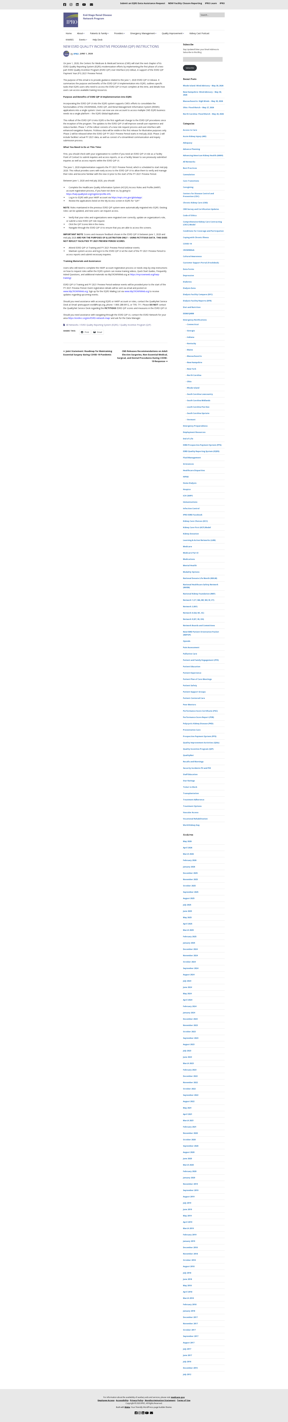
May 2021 (187, 1108)
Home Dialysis (189, 483)
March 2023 (188, 1063)
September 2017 (190, 1336)
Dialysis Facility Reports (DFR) (197, 300)
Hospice (187, 489)
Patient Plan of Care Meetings (197, 679)
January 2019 (189, 1241)
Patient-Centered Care (194, 698)
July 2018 (187, 1273)
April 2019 (187, 1222)
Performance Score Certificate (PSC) (200, 711)
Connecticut (193, 324)
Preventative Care (192, 730)
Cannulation (189, 174)
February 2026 (189, 860)
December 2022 (190, 1076)
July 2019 (187, 1203)
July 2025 (187, 905)
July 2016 (187, 1361)
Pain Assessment (191, 647)
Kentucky (191, 343)
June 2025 (187, 911)
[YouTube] (84, 4)
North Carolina (194, 375)
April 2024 (187, 1000)
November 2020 (190, 1133)
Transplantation (191, 793)
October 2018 (189, 1260)
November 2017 (190, 1323)
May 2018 (187, 1285)
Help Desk (97, 39)
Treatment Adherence (193, 799)
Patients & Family (98, 33)
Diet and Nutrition (192, 307)
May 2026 (187, 841)
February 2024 (189, 1006)
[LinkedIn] (77, 4)
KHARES (70, 39)
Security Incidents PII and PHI (197, 768)
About (80, 33)
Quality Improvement (172, 33)
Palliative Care (190, 653)
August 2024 (188, 974)
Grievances (188, 464)
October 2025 (189, 885)
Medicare (187, 546)
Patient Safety (190, 685)
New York (191, 369)
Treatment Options (192, 806)
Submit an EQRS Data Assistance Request (142, 3)
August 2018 (188, 1266)
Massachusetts (194, 356)
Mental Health (190, 565)
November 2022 (190, 1082)
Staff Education (190, 774)
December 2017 (190, 1317)
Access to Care (190, 130)
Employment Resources (194, 432)
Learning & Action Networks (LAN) (199, 540)
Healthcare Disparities (194, 470)
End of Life (188, 438)
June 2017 (187, 1355)
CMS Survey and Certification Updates (201, 209)
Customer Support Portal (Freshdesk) (201, 262)
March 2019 (188, 1228)
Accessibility (122, 1400)
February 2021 (189, 1127)
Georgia (191, 330)
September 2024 (190, 968)
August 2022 (188, 1101)
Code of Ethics (190, 215)
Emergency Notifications (195, 320)
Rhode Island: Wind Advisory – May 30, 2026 (203, 85)
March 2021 (188, 1120)
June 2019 (187, 1209)
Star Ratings (189, 780)
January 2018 (189, 1311)
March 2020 (188, 1165)
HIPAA (186, 476)
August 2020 (188, 1152)
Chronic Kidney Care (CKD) (195, 202)
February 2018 (189, 1304)
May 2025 (187, 917)
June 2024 (187, 987)
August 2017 (188, 1342)
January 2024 (189, 1012)
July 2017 (187, 1349)
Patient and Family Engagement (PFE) (201, 660)
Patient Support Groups (194, 692)
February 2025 (189, 936)
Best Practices (190, 168)
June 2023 (187, 1057)
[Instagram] (71, 4)
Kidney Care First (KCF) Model (197, 527)
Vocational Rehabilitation (195, 818)
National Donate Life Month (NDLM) (200, 578)
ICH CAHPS (188, 495)
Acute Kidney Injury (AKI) (194, 136)
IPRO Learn (211, 3)
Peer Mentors (189, 704)
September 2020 (190, 1146)
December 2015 (190, 1368)
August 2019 (188, 1196)
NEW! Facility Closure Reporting (185, 3)
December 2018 (190, 1247)
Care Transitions (191, 181)
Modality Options (191, 572)
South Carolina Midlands (198, 400)
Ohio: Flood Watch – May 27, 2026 (198, 107)
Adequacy (187, 143)
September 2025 (190, 892)
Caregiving (188, 187)
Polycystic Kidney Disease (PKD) (198, 723)
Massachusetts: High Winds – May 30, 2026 (203, 101)
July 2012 (187, 1374)
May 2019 (187, 1215)
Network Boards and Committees (199, 625)
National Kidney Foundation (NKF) (199, 593)
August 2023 (188, 1044)
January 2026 (189, 866)
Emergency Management (142, 33)
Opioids (186, 641)
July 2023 (187, 1050)
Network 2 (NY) (190, 606)
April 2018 (187, 1292)
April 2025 (187, 923)
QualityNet (188, 755)
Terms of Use (183, 1400)
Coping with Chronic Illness (196, 237)
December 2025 (190, 873)
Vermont (191, 419)
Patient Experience (192, 673)
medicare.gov (178, 1397)
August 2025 (188, 898)
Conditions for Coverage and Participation (203, 231)
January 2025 (189, 943)
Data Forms (188, 269)
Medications (189, 559)
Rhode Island (193, 388)
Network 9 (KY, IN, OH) (193, 619)
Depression (188, 275)
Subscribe (190, 68)
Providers (118, 33)
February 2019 (189, 1234)
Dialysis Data (189, 288)
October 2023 (189, 1031)
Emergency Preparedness (195, 426)
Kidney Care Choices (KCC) (195, 521)
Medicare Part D (190, 553)
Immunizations (190, 502)
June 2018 (187, 1279)
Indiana (190, 337)
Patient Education (191, 666)
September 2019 (190, 1190)
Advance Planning (191, 149)
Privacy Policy (136, 1400)
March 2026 (188, 854)
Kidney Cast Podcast (199, 33)
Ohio (189, 381)
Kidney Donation (191, 533)
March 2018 (188, 1298)
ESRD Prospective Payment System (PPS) (202, 445)
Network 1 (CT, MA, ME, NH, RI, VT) (198, 600)
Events (82, 39)
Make (127, 1407)
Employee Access (106, 1400)
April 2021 (187, 1114)
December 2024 (190, 949)
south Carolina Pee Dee (198, 407)
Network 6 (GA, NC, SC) (193, 613)
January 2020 (189, 1177)
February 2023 (189, 1070)
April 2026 (187, 847)
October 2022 (189, 1088)
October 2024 (189, 962)
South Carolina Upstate (198, 413)
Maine (190, 350)
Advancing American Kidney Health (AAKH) (203, 155)
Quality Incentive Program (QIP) (135, 324)
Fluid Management (192, 457)
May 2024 (187, 993)
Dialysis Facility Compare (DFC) (198, 294)
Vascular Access (190, 812)
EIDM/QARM (188, 313)
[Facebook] (65, 4)
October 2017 (189, 1330)
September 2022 (190, 1095)
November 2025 (190, 879)
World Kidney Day (191, 825)
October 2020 (189, 1139)
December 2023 (190, 1019)
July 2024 (187, 981)
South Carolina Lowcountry (200, 394)
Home (69, 33)
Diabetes (187, 282)
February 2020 (189, 1171)
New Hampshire (194, 362)
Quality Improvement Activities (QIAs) (201, 742)
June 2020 (187, 1158)
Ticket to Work (190, 787)
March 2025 (188, 930)
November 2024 (190, 955)
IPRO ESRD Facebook (192, 515)
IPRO (222, 3)
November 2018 (190, 1253)
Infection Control (191, 508)
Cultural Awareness (192, 256)
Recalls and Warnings (193, 761)
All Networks (72, 324)
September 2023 (190, 1038)
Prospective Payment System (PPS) (199, 736)
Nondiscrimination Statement (160, 1400)
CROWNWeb (188, 250)
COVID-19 (187, 243)
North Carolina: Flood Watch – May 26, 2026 (203, 114)
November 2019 (190, 1184)
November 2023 (190, 1025)
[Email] (91, 4)
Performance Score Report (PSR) (198, 717)
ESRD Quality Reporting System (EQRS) (99, 324)
